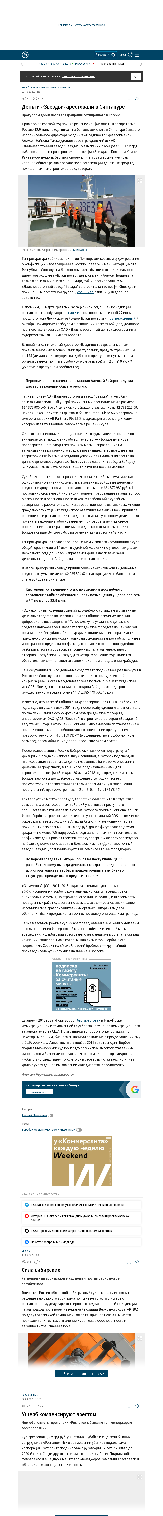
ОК (136, 76)
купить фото (80, 250)
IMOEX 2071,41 (83, 63)
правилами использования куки (78, 76)
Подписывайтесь (39, 1092)
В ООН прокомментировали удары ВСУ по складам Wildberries (71, 1231)
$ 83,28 (43, 63)
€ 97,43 (55, 63)
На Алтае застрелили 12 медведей (53, 1242)
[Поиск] (130, 55)
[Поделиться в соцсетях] (136, 98)
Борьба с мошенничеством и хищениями (46, 87)
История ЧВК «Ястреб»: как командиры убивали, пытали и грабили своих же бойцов (80, 1218)
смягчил (74, 312)
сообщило (85, 292)
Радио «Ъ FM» (30, 1444)
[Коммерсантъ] (25, 54)
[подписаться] (51, 1115)
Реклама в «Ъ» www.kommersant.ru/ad (81, 25)
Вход (123, 55)
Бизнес (26, 1250)
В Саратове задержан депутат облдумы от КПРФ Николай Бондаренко (77, 1205)
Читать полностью (81, 1373)
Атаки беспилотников (112, 63)
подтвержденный (121, 318)
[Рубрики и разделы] (137, 55)
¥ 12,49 (67, 63)
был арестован (88, 1020)
